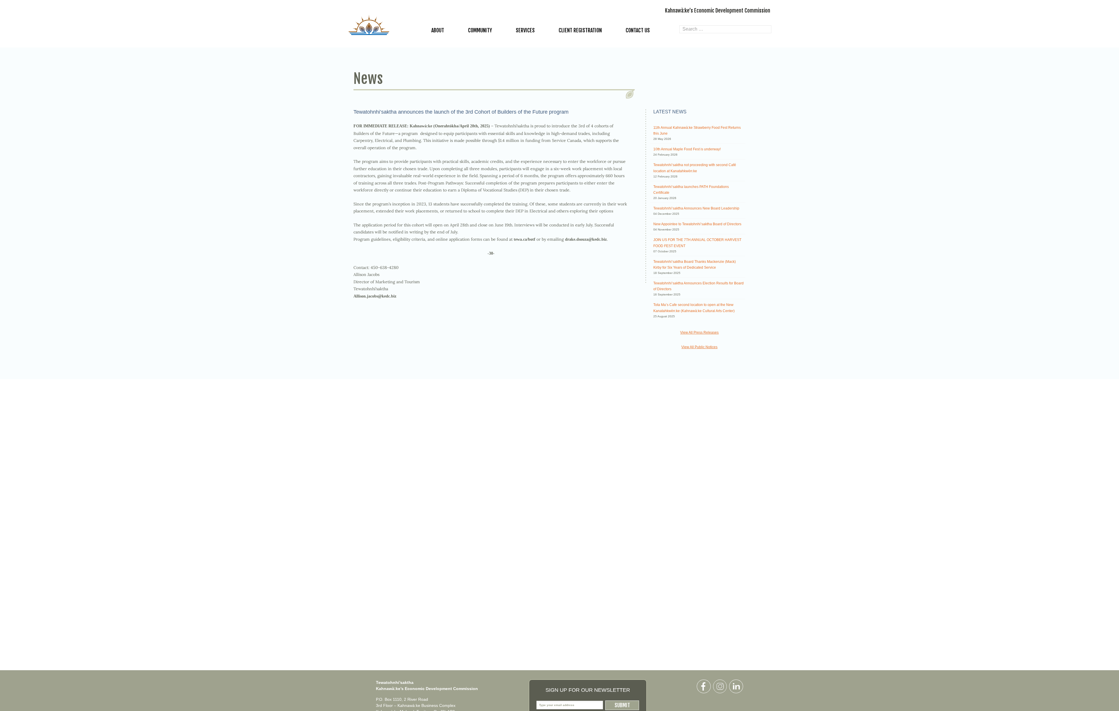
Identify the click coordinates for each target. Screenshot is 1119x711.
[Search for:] (725, 29)
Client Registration (580, 30)
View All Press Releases (699, 332)
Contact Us (638, 30)
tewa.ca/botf (524, 239)
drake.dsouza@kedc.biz (586, 239)
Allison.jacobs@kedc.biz (374, 296)
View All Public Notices (699, 347)
